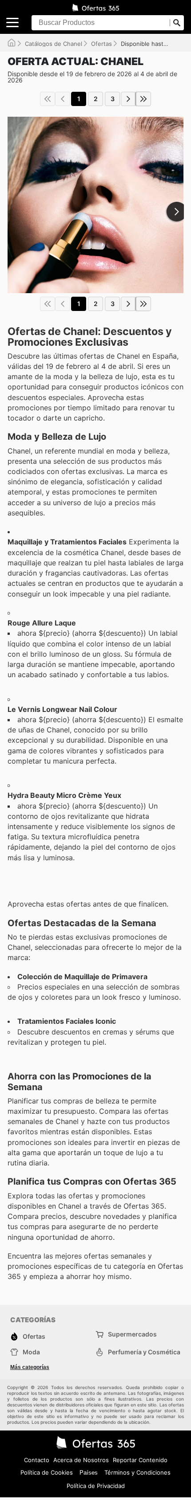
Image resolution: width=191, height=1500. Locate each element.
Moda (31, 1352)
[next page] (128, 99)
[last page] (143, 99)
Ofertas (101, 43)
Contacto (36, 1459)
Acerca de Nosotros (81, 1459)
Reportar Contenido (140, 1459)
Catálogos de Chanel (53, 43)
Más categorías (29, 1367)
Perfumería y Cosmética (144, 1352)
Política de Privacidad (96, 1485)
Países (89, 1472)
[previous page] (62, 99)
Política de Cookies (46, 1472)
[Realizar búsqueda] (177, 23)
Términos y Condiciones (137, 1472)
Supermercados (132, 1334)
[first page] (47, 99)
